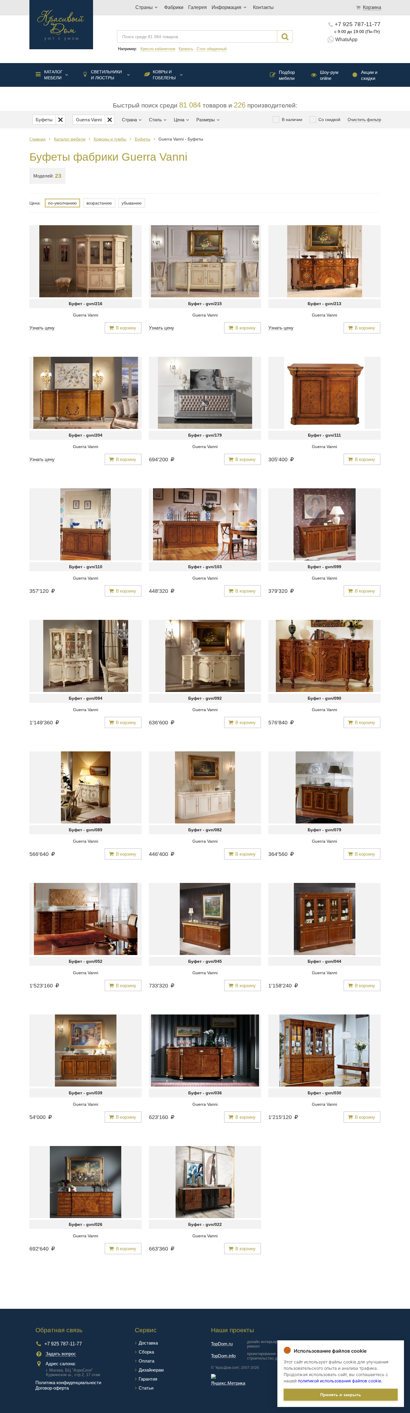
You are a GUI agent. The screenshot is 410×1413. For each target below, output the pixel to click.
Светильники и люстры (106, 74)
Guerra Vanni (85, 315)
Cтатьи (146, 1387)
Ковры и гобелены (164, 74)
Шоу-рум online (329, 75)
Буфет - (85, 303)
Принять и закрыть (340, 1394)
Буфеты (142, 139)
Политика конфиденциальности (68, 1382)
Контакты (263, 7)
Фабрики (173, 7)
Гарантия (148, 1378)
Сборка (146, 1351)
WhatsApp (346, 39)
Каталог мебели (53, 74)
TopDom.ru (222, 1343)
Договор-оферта (52, 1387)
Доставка (148, 1342)
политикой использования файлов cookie (339, 1380)
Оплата (146, 1360)
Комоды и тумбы (110, 139)
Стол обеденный (212, 49)
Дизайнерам (151, 1369)
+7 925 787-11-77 (358, 24)
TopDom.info (223, 1355)
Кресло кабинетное (157, 49)
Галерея (197, 7)
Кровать (186, 49)
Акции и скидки (369, 75)
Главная (37, 139)
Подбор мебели (287, 75)
